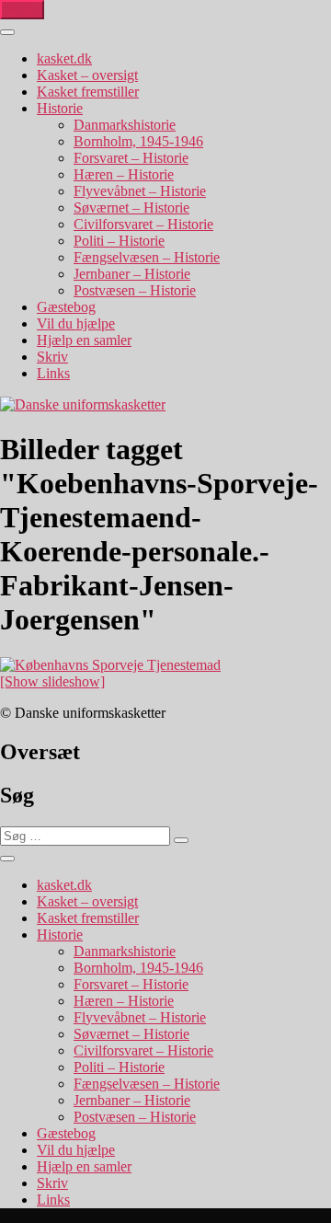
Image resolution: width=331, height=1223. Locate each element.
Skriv (52, 356)
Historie (60, 108)
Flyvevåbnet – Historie (140, 191)
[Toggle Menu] (7, 32)
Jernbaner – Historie (132, 274)
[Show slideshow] (52, 681)
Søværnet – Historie (131, 207)
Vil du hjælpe (76, 323)
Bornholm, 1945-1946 (138, 141)
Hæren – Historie (124, 174)
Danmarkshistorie (125, 125)
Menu (22, 10)
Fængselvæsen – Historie (147, 257)
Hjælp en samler (84, 340)
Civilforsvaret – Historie (143, 224)
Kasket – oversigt (87, 75)
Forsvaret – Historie (131, 158)
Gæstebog (66, 307)
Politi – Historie (119, 240)
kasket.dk (64, 58)
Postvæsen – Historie (135, 290)
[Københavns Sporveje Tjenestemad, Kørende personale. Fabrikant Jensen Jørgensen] (110, 665)
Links (53, 373)
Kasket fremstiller (88, 91)
